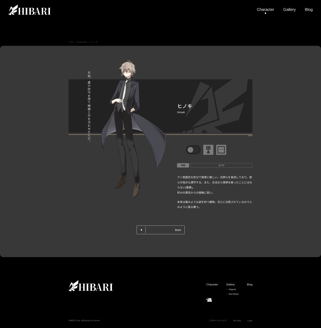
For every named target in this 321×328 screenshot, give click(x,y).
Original (232, 289)
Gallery (289, 9)
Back (178, 230)
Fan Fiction (234, 294)
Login (249, 320)
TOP (71, 42)
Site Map (237, 320)
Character (265, 9)
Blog (309, 9)
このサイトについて (218, 320)
